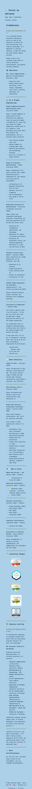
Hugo (14, 785)
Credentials (17, 17)
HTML (10, 512)
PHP (10, 510)
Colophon (8, 20)
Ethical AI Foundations (17, 275)
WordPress (14, 489)
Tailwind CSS (13, 526)
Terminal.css (22, 785)
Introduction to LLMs (16, 277)
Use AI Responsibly (15, 194)
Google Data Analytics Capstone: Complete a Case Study (16, 461)
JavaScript (12, 514)
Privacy (20, 788)
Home (6, 17)
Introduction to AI (15, 184)
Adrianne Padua (16, 783)
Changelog (12, 788)
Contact (14, 20)
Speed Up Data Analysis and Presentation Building (17, 151)
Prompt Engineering (15, 268)
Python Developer (15, 506)
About (11, 17)
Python (13, 495)
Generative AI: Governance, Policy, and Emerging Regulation (17, 241)
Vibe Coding (13, 508)
